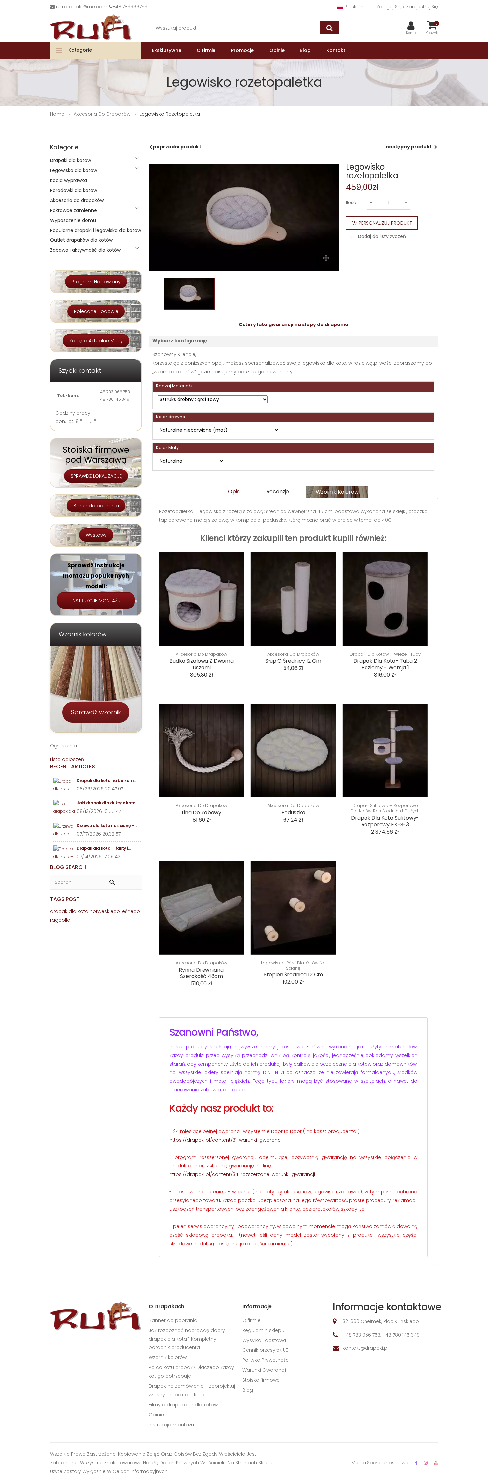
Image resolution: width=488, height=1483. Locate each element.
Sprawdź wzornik (96, 712)
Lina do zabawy (201, 812)
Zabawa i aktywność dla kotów (85, 250)
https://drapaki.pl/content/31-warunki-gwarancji (226, 1140)
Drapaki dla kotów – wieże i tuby (385, 654)
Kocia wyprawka (68, 180)
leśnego (130, 911)
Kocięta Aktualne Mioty (96, 340)
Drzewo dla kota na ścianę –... (107, 825)
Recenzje (277, 491)
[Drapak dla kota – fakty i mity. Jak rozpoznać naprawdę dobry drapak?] (64, 852)
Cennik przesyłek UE (265, 1350)
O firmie (251, 1320)
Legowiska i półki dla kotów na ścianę (293, 965)
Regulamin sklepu (263, 1330)
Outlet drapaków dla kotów (81, 240)
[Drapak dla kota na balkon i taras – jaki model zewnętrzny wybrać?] (64, 785)
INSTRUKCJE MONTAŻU (96, 600)
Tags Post (65, 899)
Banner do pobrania (173, 1320)
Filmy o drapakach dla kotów (183, 1404)
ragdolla (60, 920)
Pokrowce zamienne (73, 210)
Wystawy (96, 535)
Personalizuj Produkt (385, 223)
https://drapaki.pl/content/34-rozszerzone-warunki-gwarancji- (243, 1174)
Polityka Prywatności (266, 1360)
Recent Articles (72, 766)
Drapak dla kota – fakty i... (104, 848)
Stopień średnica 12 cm (293, 974)
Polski (351, 6)
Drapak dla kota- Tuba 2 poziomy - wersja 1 (385, 664)
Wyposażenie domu (73, 220)
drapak (58, 911)
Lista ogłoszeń (67, 759)
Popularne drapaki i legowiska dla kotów (95, 230)
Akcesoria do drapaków (201, 654)
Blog (247, 1390)
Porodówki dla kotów (73, 190)
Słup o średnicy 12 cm (293, 661)
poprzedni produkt (177, 146)
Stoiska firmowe (261, 1380)
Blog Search (68, 867)
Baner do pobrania (96, 505)
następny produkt (409, 146)
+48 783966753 (129, 6)
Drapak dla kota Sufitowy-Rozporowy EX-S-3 (385, 821)
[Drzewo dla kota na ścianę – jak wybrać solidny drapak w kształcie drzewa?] (64, 830)
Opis (233, 491)
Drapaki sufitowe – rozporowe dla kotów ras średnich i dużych (385, 808)
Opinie (156, 1414)
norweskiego (105, 911)
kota (83, 911)
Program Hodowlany (96, 281)
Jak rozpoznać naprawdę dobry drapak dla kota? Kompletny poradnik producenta (187, 1339)
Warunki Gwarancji (264, 1370)
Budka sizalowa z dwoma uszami (201, 664)
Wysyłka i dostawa (264, 1340)
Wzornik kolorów (337, 492)
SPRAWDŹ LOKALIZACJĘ (96, 476)
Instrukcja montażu (171, 1424)
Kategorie (80, 50)
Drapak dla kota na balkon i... (106, 780)
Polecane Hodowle (96, 311)
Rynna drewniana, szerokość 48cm (201, 973)
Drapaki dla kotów (70, 160)
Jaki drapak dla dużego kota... (107, 803)
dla (72, 911)
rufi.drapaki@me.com (81, 6)
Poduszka (293, 812)
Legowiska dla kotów (73, 170)
